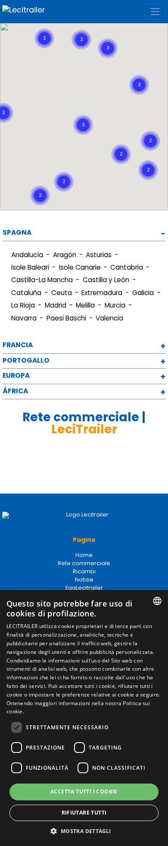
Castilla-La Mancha (42, 279)
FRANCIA (18, 345)
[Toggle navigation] (155, 11)
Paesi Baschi (66, 318)
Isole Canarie (80, 267)
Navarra (24, 318)
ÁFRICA (15, 391)
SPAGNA (17, 233)
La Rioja (23, 305)
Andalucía (27, 254)
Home (84, 555)
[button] (125, 51)
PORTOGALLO (26, 361)
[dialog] (84, 718)
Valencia (109, 318)
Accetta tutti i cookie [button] (84, 791)
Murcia (115, 305)
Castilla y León (106, 279)
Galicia (143, 292)
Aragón (64, 254)
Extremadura (101, 292)
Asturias (99, 254)
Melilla (85, 305)
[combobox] (157, 601)
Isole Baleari (30, 267)
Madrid (55, 305)
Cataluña (26, 292)
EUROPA (16, 376)
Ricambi (84, 571)
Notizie (84, 579)
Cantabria (126, 267)
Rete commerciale (84, 563)
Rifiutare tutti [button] (84, 812)
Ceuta (61, 292)
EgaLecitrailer (84, 587)
